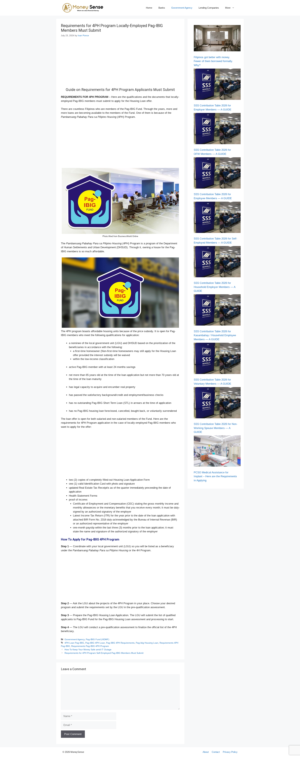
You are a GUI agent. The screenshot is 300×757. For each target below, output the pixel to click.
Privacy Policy (230, 752)
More (227, 7)
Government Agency (181, 7)
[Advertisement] (120, 64)
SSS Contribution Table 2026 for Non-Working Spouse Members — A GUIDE (215, 428)
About (206, 752)
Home (149, 7)
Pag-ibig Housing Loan (147, 643)
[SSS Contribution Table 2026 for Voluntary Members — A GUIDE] (217, 359)
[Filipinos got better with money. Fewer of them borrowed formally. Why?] (217, 39)
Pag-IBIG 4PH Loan (95, 643)
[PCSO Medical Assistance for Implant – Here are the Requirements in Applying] (217, 451)
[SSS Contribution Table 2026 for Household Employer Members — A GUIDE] (217, 262)
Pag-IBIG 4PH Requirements (120, 643)
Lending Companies (209, 7)
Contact (216, 752)
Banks (161, 7)
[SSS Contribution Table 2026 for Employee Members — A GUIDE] (217, 173)
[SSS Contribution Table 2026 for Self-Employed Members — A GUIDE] (217, 218)
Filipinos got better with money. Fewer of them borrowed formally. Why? (213, 61)
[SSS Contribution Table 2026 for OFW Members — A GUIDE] (217, 129)
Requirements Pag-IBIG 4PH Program (90, 646)
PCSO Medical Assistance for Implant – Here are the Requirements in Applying (215, 476)
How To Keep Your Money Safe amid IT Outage (88, 649)
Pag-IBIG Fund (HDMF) (97, 639)
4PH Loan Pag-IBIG (74, 643)
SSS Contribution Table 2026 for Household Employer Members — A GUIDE (214, 286)
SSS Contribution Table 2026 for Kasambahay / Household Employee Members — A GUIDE (215, 335)
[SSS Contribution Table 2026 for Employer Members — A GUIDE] (217, 85)
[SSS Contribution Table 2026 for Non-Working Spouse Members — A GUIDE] (217, 403)
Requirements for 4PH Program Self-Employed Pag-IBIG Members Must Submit (104, 653)
